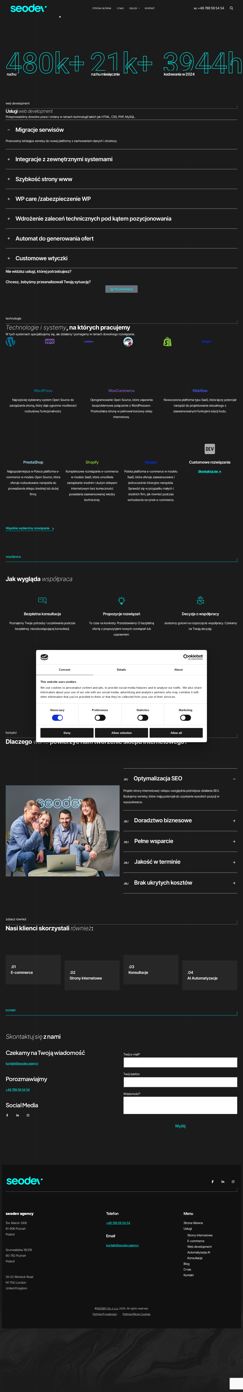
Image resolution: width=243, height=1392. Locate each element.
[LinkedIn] (222, 1181)
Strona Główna (193, 1223)
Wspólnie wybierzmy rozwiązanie (28, 528)
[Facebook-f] (7, 1115)
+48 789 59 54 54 (211, 8)
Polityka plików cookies (136, 1314)
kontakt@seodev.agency (22, 1063)
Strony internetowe (200, 1235)
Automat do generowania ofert (55, 238)
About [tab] (178, 669)
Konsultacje (195, 1258)
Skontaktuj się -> (209, 471)
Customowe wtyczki (42, 258)
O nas (187, 1269)
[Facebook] (212, 1181)
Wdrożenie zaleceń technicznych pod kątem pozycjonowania (93, 218)
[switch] (100, 718)
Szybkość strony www (44, 179)
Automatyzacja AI (198, 1252)
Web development (199, 1246)
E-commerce (195, 1241)
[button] (121, 129)
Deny (67, 732)
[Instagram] (28, 1115)
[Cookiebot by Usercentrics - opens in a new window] (186, 657)
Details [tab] (121, 669)
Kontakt (189, 1275)
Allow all (176, 732)
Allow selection (121, 732)
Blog (186, 1264)
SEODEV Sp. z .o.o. (108, 1308)
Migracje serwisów (40, 129)
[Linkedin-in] (17, 1115)
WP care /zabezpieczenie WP (53, 198)
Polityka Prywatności (105, 1314)
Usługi (188, 1228)
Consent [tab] (64, 669)
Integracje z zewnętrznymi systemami (64, 159)
